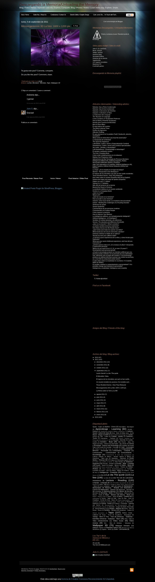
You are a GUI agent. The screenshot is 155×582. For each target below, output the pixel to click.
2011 (97, 359)
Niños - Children (124, 496)
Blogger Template (27, 570)
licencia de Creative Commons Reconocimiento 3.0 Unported (87, 579)
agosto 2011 (101, 394)
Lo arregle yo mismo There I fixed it (119, 484)
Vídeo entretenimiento (100, 521)
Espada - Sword (101, 465)
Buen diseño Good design (118, 434)
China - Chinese (104, 443)
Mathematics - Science (108, 489)
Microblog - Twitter (107, 493)
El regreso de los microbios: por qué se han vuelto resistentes (113, 174)
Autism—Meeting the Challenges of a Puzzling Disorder (111, 203)
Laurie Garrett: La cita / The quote (107, 373)
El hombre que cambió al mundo (102, 461)
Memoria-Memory (110, 491)
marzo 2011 (101, 409)
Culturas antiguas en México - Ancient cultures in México (112, 456)
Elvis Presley (119, 461)
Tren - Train (110, 517)
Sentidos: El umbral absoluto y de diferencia (107, 220)
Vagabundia (97, 60)
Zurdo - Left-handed (120, 529)
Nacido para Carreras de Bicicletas (104, 122)
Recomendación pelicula (99, 507)
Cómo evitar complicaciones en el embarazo (107, 155)
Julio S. (30, 109)
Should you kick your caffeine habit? (104, 236)
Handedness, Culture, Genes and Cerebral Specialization (112, 145)
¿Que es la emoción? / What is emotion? (106, 224)
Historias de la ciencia (100, 58)
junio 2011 (100, 400)
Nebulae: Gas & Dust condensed (103, 109)
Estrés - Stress (127, 465)
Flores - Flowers (120, 467)
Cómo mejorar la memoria (101, 212)
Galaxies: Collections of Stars (102, 113)
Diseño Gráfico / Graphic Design (79, 15)
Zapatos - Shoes (107, 529)
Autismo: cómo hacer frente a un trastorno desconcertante (112, 201)
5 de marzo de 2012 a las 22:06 (36, 117)
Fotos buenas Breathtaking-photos (113, 468)
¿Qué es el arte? (98, 193)
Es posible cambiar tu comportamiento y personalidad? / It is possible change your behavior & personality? (112, 265)
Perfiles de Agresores (100, 130)
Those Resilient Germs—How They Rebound (107, 175)
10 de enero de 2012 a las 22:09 (36, 103)
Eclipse (112, 460)
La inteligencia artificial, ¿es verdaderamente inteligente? (111, 216)
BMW (106, 434)
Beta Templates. (40, 570)
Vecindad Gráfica (98, 56)
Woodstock (96, 529)
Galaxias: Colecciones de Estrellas (104, 111)
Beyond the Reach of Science (102, 187)
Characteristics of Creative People (104, 210)
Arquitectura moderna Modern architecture (113, 431)
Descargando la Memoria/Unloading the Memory (58, 5)
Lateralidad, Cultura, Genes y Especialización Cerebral (111, 143)
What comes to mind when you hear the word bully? (110, 138)
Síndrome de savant (99, 205)
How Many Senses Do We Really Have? (106, 228)
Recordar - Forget (114, 507)
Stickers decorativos (99, 513)
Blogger (120, 21)
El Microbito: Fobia (102, 376)
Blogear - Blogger (98, 434)
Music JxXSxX (97, 50)
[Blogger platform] (132, 571)
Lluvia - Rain (102, 484)
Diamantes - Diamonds (119, 458)
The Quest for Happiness (101, 142)
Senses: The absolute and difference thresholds (108, 222)
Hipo (96, 472)
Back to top (61, 569)
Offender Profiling (98, 132)
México (121, 491)
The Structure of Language (101, 117)
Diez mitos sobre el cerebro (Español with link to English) (111, 177)
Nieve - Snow (112, 496)
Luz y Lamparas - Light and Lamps (110, 486)
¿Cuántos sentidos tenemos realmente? (106, 226)
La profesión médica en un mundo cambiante (107, 189)
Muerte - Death (97, 495)
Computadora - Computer (121, 450)
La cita (101, 475)
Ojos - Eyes (128, 498)
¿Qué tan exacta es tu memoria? (103, 197)
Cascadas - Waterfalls (119, 440)
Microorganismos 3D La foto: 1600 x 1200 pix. (46, 26)
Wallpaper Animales (122, 526)
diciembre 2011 (102, 362)
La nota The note (116, 478)
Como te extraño (113, 449)
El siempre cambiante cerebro (102, 151)
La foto (29, 83)
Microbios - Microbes (39, 83)
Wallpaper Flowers (98, 527)
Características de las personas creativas (106, 208)
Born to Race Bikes (99, 124)
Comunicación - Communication (104, 453)
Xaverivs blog (97, 54)
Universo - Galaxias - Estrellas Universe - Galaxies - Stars (113, 518)
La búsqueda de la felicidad (102, 140)
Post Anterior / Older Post (78, 178)
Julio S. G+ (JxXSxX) (99, 49)
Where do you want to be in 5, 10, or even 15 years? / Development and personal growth (110, 249)
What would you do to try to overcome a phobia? (108, 232)
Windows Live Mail (127, 527)
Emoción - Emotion (108, 463)
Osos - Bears (111, 500)
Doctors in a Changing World (102, 191)
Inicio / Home (25, 15)
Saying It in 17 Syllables (100, 183)
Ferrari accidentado (106, 467)
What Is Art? (96, 195)
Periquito (103, 501)
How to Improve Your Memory (102, 214)
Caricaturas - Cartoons (108, 438)
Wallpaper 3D (55, 83)
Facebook (96, 467)
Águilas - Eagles (97, 426)
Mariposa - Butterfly (112, 488)
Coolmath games (98, 66)
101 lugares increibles (100, 62)
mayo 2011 (100, 403)
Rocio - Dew (128, 508)
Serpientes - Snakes (126, 510)
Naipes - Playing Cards (99, 496)
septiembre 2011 (102, 371)
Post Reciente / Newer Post (32, 178)
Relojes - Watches (115, 508)
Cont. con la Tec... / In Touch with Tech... (105, 15)
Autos (107, 433)
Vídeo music (118, 521)
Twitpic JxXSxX (98, 52)
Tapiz (48, 83)
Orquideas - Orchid (98, 500)
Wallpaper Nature (112, 527)
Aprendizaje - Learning (108, 429)
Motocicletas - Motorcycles (124, 493)
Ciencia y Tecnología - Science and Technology (113, 444)
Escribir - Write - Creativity (125, 463)
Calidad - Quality (117, 436)
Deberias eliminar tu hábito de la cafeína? (106, 234)
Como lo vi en (100, 449)
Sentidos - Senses (110, 510)
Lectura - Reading (116, 480)
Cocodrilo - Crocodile (112, 447)
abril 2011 (100, 406)
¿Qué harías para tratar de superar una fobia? (108, 230)
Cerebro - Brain (106, 442)
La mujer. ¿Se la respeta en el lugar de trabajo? (108, 170)
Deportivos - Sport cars (100, 458)
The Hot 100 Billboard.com (101, 545)
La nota (106, 478)
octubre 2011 (101, 368)
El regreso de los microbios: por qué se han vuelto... (113, 379)
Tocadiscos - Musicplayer (123, 515)
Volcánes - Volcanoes (123, 523)
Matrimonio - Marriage (125, 489)
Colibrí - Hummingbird (127, 447)
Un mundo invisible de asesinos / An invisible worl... (113, 382)
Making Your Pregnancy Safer (102, 157)
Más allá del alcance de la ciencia (104, 185)
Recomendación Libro (124, 505)
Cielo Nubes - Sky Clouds (118, 443)
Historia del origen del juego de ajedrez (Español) (109, 179)
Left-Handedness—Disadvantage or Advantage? (109, 149)
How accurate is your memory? (103, 199)
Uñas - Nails (128, 519)
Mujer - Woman (110, 495)
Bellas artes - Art (127, 433)
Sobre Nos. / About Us (39, 15)
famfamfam (53, 569)
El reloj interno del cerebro (101, 126)
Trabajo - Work (98, 517)
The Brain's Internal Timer (101, 128)
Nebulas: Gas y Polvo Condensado (104, 107)
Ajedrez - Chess (110, 427)
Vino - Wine (108, 523)
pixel (37, 569)
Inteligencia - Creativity (108, 472)
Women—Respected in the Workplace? (106, 172)
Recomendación (109, 505)
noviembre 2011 (102, 365)
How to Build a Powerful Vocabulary (104, 120)
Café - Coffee (104, 436)
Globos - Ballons (116, 470)
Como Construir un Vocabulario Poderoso (106, 119)
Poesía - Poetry (106, 503)
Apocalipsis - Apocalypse (126, 426)
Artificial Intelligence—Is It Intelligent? (105, 218)
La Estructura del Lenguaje (101, 115)
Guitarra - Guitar (129, 470)
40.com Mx (96, 543)
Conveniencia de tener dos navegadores (118, 454)
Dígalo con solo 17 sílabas (101, 181)
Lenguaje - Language (100, 483)
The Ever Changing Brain (101, 153)
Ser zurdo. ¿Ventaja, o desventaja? (104, 147)
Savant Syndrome (98, 206)
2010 (97, 417)
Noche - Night (106, 498)
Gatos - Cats (105, 470)
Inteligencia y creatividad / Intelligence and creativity (110, 268)
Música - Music (125, 495)
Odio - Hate (117, 498)
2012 (97, 357)
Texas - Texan (107, 515)
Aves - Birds (115, 433)
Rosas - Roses (97, 510)
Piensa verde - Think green (116, 501)
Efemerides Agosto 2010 (124, 460)
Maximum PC (97, 64)
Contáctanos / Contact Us (58, 15)
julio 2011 (100, 397)
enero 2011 (100, 414)
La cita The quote (115, 474)
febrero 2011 (101, 412)
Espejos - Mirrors (113, 465)
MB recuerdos (97, 491)
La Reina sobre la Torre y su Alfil (106, 391)
